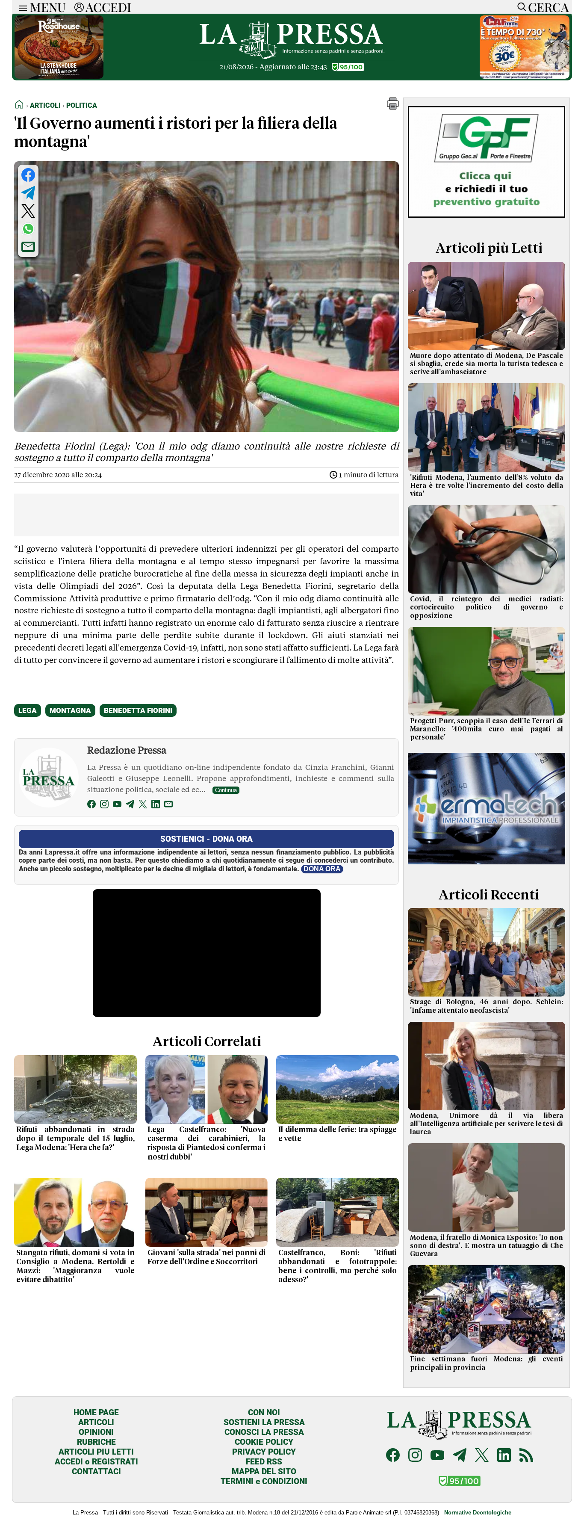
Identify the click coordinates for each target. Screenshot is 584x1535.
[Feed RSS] (526, 1456)
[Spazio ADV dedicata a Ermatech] (486, 866)
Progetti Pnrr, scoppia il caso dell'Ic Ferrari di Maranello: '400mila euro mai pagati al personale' (486, 729)
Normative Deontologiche (477, 1512)
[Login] (79, 7)
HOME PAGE (96, 1412)
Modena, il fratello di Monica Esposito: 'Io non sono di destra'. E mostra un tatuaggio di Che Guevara (486, 1245)
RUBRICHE (96, 1442)
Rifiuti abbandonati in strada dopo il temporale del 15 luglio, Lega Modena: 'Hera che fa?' (75, 1139)
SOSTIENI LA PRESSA (264, 1422)
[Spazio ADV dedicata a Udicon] (524, 76)
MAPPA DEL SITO (264, 1471)
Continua (226, 790)
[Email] (168, 805)
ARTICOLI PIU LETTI (96, 1452)
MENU (48, 7)
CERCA (548, 7)
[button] (393, 107)
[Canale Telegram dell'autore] (130, 805)
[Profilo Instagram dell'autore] (104, 805)
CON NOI (264, 1412)
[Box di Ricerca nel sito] (519, 7)
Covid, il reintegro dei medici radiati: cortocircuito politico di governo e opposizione (486, 607)
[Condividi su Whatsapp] (28, 229)
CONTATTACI (96, 1471)
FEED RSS (264, 1462)
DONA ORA (322, 868)
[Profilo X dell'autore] (143, 805)
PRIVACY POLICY (264, 1452)
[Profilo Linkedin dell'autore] (155, 805)
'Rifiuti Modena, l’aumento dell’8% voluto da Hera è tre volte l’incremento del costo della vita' (486, 485)
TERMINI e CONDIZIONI (264, 1481)
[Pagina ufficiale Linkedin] (504, 1456)
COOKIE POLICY (264, 1442)
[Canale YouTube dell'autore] (117, 805)
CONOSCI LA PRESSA (264, 1432)
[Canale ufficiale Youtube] (437, 1456)
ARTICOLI (96, 1422)
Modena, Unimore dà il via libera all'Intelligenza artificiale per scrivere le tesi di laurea (486, 1124)
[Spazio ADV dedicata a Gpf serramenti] (486, 220)
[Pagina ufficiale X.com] (482, 1456)
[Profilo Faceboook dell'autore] (91, 805)
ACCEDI (108, 7)
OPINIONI (96, 1432)
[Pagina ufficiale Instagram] (415, 1456)
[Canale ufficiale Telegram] (459, 1456)
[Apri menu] (21, 7)
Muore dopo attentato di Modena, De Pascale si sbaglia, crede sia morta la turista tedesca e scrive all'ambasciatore (486, 364)
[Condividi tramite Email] (28, 247)
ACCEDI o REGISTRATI (96, 1462)
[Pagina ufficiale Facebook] (393, 1456)
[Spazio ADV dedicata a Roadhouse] (59, 76)
